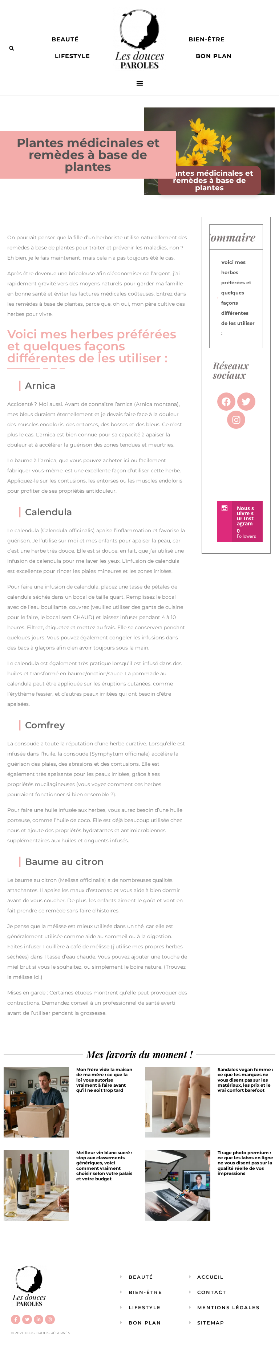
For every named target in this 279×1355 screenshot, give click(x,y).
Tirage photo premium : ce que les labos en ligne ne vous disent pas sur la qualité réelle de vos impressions (245, 1163)
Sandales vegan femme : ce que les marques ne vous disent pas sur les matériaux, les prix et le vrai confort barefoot (245, 1080)
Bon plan (214, 56)
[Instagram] (49, 1319)
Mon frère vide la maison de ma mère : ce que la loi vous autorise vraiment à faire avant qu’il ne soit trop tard (104, 1080)
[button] (11, 48)
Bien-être (207, 39)
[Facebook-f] (15, 1319)
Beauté (65, 39)
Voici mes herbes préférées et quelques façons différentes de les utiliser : (238, 297)
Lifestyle (72, 56)
